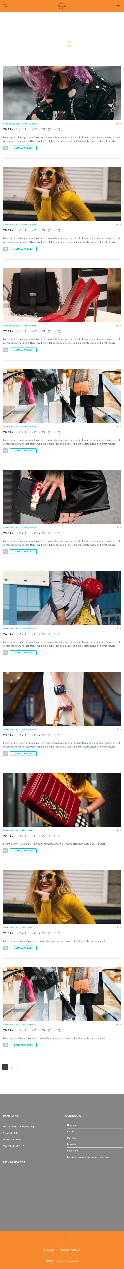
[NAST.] (18, 1067)
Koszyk (71, 1131)
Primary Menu (118, 6)
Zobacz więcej (23, 147)
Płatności (72, 1137)
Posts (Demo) (29, 830)
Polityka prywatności (70, 1250)
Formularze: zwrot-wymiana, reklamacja (88, 1156)
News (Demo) (29, 123)
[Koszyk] (6, 6)
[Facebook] (60, 1239)
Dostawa (71, 1144)
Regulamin (72, 1150)
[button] (5, 148)
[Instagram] (64, 1239)
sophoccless (12, 123)
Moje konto (73, 1125)
